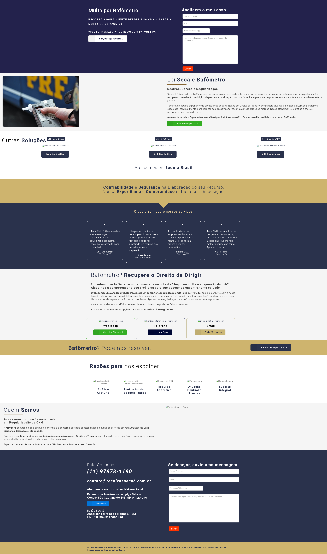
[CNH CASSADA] (163, 146)
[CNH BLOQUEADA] (271, 146)
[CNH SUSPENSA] (55, 146)
